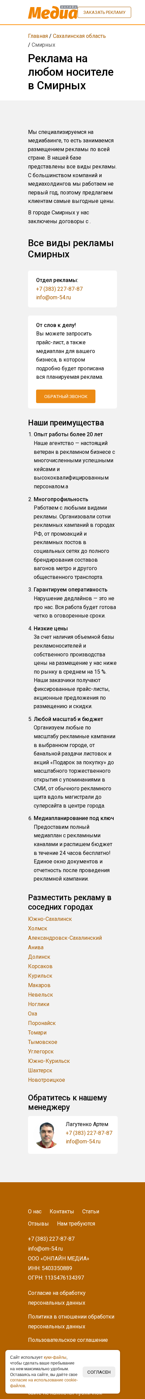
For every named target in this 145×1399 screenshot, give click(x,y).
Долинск (39, 957)
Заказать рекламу (104, 12)
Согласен (99, 1372)
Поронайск (42, 1023)
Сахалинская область (79, 36)
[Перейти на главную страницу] (53, 12)
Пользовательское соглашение (68, 1340)
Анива (36, 947)
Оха (32, 1013)
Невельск (40, 995)
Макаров (39, 985)
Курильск (40, 976)
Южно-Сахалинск (50, 919)
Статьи (90, 1211)
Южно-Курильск (49, 1061)
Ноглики (38, 1004)
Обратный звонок (65, 396)
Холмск (37, 928)
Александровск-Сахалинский (65, 938)
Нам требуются (76, 1223)
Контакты (62, 1211)
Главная (38, 36)
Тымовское (42, 1042)
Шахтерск (40, 1070)
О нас (34, 1211)
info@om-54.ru (53, 297)
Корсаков (40, 966)
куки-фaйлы (55, 1357)
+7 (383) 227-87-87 (59, 289)
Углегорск (41, 1051)
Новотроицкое (46, 1080)
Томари (37, 1032)
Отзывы (38, 1223)
